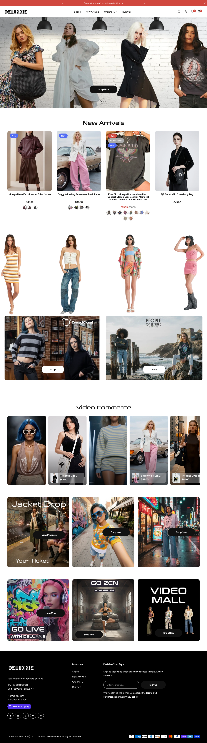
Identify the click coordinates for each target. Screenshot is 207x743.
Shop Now (103, 89)
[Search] (179, 11)
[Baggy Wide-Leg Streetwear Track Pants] (79, 161)
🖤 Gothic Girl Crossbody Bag (177, 194)
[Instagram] (18, 716)
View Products (49, 534)
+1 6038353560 (15, 695)
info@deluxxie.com (17, 699)
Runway (76, 686)
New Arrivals (79, 676)
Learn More (50, 613)
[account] (185, 11)
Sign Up (153, 684)
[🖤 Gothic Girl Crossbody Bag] (177, 161)
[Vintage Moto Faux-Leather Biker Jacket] (29, 161)
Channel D (77, 681)
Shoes (75, 671)
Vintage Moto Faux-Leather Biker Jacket (30, 194)
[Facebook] (10, 716)
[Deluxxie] (16, 11)
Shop (53, 369)
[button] (62, 3)
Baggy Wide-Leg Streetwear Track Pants (79, 194)
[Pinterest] (41, 716)
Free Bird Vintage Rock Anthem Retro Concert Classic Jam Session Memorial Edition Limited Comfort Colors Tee (128, 197)
